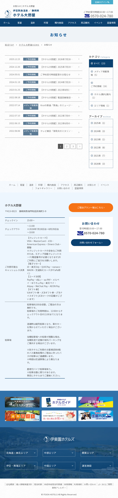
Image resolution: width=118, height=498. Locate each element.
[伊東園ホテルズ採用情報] (95, 402)
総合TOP (9, 44)
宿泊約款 (38, 484)
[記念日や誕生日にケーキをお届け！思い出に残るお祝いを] (59, 415)
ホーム (6, 22)
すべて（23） (100, 63)
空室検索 (111, 22)
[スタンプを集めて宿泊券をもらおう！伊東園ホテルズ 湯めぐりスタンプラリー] (22, 402)
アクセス (72, 22)
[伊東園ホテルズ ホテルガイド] (59, 402)
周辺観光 (85, 22)
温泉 (33, 22)
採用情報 (68, 484)
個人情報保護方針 (24, 484)
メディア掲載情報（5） (100, 73)
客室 (20, 22)
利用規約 (78, 484)
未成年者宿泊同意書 (53, 484)
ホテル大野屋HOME (29, 44)
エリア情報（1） (102, 105)
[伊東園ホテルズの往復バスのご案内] (95, 415)
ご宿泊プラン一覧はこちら (90, 207)
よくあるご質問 (105, 484)
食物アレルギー (59, 487)
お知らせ (91, 185)
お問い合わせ (63, 188)
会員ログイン (101, 2)
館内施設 (59, 22)
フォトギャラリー (43, 188)
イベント (98, 22)
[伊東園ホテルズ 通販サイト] (22, 415)
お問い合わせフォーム (90, 242)
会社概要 (10, 484)
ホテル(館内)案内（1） (101, 96)
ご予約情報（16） (99, 86)
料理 (46, 22)
